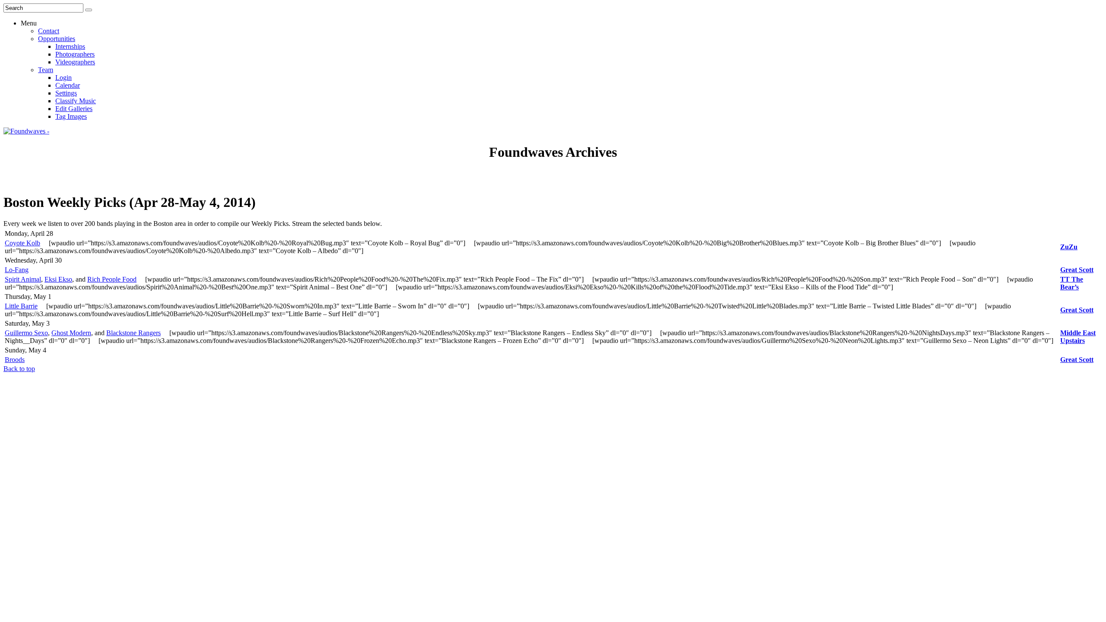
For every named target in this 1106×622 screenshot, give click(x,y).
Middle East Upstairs (1078, 336)
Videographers (75, 62)
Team (45, 69)
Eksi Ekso (58, 279)
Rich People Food (112, 279)
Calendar (67, 85)
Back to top (19, 368)
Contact (48, 31)
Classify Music (75, 101)
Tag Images (71, 116)
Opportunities (56, 38)
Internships (70, 46)
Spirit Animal (23, 279)
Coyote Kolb (22, 243)
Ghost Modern (71, 332)
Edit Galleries (73, 108)
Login (63, 77)
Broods (15, 359)
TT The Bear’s (1071, 283)
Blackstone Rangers (133, 332)
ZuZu (1068, 247)
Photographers (75, 54)
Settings (66, 93)
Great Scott (1076, 269)
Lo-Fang (17, 269)
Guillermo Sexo (26, 332)
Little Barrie (21, 306)
